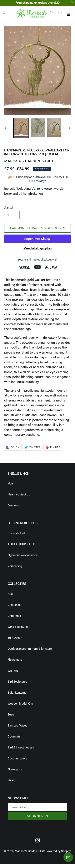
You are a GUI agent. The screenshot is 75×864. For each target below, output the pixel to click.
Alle (10, 594)
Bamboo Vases (17, 725)
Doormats (14, 736)
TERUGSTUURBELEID (21, 544)
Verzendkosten (42, 188)
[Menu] (68, 13)
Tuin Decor (15, 637)
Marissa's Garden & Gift (30, 851)
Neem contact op (19, 494)
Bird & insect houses (21, 747)
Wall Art (13, 670)
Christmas (14, 616)
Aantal (8, 207)
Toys (11, 714)
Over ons (13, 505)
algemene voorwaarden (23, 555)
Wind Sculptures (18, 627)
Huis (11, 483)
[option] (21, 128)
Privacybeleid (16, 533)
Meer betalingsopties (37, 248)
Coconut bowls (17, 758)
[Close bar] (72, 2)
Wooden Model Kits (20, 703)
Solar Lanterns (17, 692)
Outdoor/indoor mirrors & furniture (30, 648)
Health (12, 780)
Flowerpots (15, 659)
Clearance (14, 605)
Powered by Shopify (58, 851)
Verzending (15, 566)
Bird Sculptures (17, 681)
